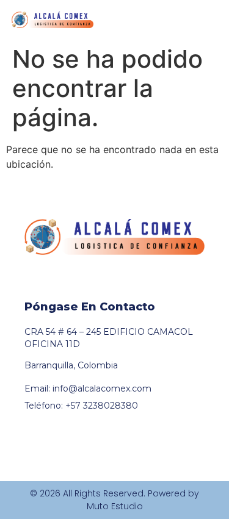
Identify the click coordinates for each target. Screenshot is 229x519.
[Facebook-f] (29, 282)
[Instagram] (53, 282)
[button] (209, 20)
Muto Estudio (115, 506)
